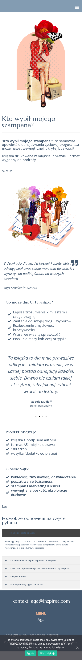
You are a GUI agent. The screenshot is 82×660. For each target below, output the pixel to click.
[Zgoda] (77, 648)
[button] (77, 7)
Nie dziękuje (47, 653)
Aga (41, 619)
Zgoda (30, 653)
